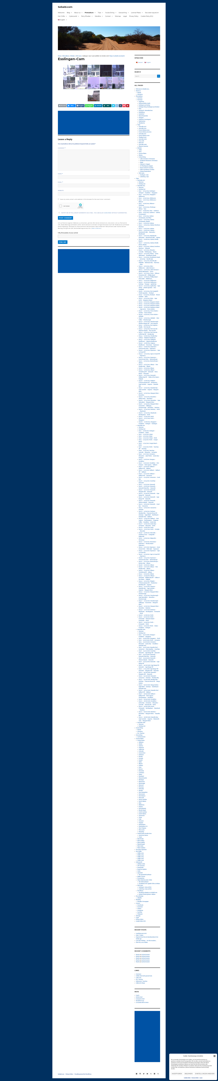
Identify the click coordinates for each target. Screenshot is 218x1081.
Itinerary (141, 182)
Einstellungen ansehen (204, 1073)
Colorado (141, 751)
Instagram (140, 910)
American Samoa (143, 835)
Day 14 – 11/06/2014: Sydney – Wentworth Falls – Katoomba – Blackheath (147, 232)
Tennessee (142, 815)
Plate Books (140, 839)
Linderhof (141, 114)
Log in (137, 995)
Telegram (140, 914)
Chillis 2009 (140, 860)
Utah (140, 819)
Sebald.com (65, 6)
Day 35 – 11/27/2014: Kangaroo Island (149, 305)
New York (141, 797)
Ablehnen (189, 1073)
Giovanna (140, 94)
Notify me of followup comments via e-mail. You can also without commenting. (94, 212)
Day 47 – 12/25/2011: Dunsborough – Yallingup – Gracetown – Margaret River (149, 602)
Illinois (141, 763)
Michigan (141, 780)
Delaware (141, 754)
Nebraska (141, 788)
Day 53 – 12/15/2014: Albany (146, 368)
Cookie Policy (187, 1077)
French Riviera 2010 (144, 135)
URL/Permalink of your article (68, 233)
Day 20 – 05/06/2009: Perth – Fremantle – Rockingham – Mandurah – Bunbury (149, 708)
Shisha (140, 155)
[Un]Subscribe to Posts (142, 1002)
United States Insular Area (144, 833)
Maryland (141, 776)
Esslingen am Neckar (144, 105)
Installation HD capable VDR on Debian (149, 883)
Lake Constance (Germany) (147, 159)
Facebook (140, 907)
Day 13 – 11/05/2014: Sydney (146, 228)
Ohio (140, 803)
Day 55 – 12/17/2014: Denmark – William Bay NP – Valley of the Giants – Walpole (149, 377)
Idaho (140, 762)
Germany (139, 99)
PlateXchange (141, 844)
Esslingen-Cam (144, 175)
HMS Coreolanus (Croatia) (147, 169)
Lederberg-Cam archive (145, 889)
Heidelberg (142, 112)
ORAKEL (139, 898)
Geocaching (123, 12)
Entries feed (139, 997)
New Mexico (142, 796)
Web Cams (78, 56)
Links (138, 871)
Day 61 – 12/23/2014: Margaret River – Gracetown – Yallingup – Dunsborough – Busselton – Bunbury (149, 405)
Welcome (61, 12)
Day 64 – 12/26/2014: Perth (146, 416)
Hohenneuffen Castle (144, 103)
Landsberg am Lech (141, 933)
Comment (62, 148)
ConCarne (138, 974)
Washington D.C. (143, 826)
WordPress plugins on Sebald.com (148, 892)
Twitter (139, 908)
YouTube (139, 912)
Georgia (141, 758)
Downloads (140, 867)
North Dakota (142, 801)
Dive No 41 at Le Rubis (142, 942)
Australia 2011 (142, 133)
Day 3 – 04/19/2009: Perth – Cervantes (149, 640)
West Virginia (142, 828)
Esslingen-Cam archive (145, 887)
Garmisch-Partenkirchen (146, 110)
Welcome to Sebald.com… (143, 89)
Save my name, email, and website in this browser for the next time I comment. (85, 199)
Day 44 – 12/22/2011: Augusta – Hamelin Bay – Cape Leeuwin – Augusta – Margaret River (147, 588)
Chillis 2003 (140, 855)
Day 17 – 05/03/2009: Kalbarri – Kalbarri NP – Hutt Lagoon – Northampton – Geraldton (147, 695)
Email (60, 182)
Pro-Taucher (140, 733)
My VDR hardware (144, 882)
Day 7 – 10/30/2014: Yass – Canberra (149, 210)
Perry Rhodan (86, 16)
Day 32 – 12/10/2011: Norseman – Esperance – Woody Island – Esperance (148, 543)
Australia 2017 (142, 126)
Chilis (140, 150)
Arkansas (141, 747)
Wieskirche (142, 123)
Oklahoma (141, 805)
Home (59, 56)
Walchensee (142, 121)
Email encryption (142, 869)
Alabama (141, 742)
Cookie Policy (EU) (147, 16)
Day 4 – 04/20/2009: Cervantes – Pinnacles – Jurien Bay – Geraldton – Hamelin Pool (149, 643)
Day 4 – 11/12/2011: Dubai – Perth (148, 438)
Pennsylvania (142, 808)
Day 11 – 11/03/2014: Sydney (146, 223)
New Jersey (142, 794)
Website (72, 56)
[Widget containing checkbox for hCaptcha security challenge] (71, 206)
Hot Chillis (61, 16)
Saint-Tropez (139, 935)
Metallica (98, 16)
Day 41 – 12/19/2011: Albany (146, 574)
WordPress (140, 890)
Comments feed (140, 999)
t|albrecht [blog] (140, 983)
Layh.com (138, 977)
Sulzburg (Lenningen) (145, 119)
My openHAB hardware (145, 874)
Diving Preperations (145, 171)
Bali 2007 (141, 142)
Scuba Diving (109, 12)
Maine (140, 774)
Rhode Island (142, 810)
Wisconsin (142, 830)
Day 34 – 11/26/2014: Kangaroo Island (149, 303)
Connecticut (142, 753)
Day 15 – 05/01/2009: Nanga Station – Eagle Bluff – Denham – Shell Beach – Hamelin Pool (149, 686)
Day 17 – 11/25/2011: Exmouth (147, 484)
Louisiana (141, 772)
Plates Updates (141, 848)
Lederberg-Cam (144, 176)
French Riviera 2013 (144, 130)
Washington (142, 824)
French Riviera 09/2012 (145, 132)
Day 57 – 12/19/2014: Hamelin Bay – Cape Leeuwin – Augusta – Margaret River (149, 389)
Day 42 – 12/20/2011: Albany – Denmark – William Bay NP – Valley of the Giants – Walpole (149, 577)
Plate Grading (141, 842)
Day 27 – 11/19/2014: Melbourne (147, 280)
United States (141, 740)
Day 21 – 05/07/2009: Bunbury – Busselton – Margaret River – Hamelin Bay (149, 713)
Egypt (141, 162)
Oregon (141, 806)
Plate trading (140, 840)
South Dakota (142, 814)
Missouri (141, 785)
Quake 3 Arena (141, 876)
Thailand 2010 (142, 137)
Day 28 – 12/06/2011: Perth (146, 527)
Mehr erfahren (96, 228)
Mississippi (142, 783)
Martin (139, 92)
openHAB (140, 873)
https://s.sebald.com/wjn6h (117, 56)
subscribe (107, 212)
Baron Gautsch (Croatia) (146, 167)
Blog (68, 12)
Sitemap (118, 16)
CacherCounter (141, 737)
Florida (141, 756)
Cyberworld (73, 16)
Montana (141, 787)
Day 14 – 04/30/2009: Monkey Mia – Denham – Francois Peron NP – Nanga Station (149, 681)
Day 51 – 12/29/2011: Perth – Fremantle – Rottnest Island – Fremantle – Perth (147, 618)
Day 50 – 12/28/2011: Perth (146, 615)
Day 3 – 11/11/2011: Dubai (145, 436)
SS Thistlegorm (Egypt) (146, 166)
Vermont (141, 821)
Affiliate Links (141, 864)
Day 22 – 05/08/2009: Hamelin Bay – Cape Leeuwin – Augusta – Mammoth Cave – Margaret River (149, 718)
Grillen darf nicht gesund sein (144, 976)
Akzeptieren (177, 1073)
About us (77, 12)
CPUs (140, 151)
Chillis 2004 (140, 856)
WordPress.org (140, 1000)
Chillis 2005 (140, 858)
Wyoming (141, 831)
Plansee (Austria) (143, 146)
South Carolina (143, 812)
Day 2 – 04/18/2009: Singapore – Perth (149, 638)
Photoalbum (89, 12)
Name (60, 174)
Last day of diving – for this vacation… (146, 940)
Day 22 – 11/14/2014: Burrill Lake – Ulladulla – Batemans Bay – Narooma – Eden (149, 262)
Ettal (140, 108)
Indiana (141, 765)
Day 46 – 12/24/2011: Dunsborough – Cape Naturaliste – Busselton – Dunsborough (149, 597)
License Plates (136, 12)
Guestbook (140, 905)
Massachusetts (143, 778)
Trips (99, 12)
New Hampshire (143, 792)
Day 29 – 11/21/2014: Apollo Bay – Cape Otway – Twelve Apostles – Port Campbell (149, 287)
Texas (140, 817)
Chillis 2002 (140, 853)
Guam (140, 837)
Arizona (141, 746)
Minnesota (142, 781)
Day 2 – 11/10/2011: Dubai (146, 434)
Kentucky (141, 771)
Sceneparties (140, 878)
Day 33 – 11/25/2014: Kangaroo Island (149, 302)
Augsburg (141, 101)
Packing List (142, 184)
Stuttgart (141, 117)
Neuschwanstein (143, 116)
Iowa (140, 767)
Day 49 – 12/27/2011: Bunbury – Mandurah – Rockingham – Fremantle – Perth (149, 611)
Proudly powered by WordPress (83, 1074)
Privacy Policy (195, 1077)
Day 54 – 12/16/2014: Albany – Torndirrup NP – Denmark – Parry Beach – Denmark (148, 371)
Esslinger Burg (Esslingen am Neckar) (149, 107)
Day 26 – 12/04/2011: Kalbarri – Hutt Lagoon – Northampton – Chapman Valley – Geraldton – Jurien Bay (149, 520)
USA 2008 (141, 141)
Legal (201, 1077)
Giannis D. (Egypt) (145, 164)
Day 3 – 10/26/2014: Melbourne (147, 198)
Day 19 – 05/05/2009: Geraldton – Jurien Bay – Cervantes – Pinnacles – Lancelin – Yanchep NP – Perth (149, 702)
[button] (214, 1056)
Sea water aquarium (152, 12)
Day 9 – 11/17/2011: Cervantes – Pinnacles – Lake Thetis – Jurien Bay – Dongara (149, 455)
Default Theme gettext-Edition (147, 894)
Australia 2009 (143, 139)
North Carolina (143, 799)
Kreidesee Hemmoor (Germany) (149, 160)
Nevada (141, 790)
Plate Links (140, 846)
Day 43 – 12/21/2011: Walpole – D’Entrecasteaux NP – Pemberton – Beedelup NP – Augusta (148, 582)
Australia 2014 (142, 128)
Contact (108, 16)
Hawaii (140, 760)
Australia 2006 (143, 144)
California (141, 749)
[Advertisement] (94, 123)
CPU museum (141, 865)
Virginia (141, 822)
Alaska (140, 744)
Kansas (141, 769)
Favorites (139, 98)
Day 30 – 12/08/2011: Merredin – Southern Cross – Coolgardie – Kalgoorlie (148, 534)
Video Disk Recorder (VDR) (144, 880)
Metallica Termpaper (143, 901)
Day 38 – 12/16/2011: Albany (146, 565)
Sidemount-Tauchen (141, 981)
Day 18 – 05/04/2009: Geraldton (147, 699)
